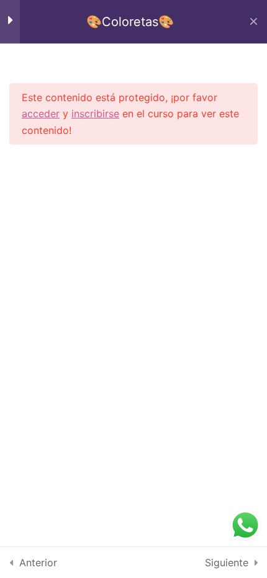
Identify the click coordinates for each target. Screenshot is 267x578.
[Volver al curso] (253, 21)
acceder (41, 113)
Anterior (38, 562)
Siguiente (226, 562)
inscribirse (95, 113)
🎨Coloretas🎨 (130, 21)
